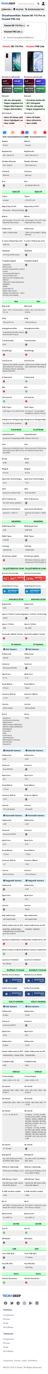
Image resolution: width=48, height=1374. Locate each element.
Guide (5, 1323)
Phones (6, 1319)
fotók (5, 137)
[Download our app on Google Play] (30, 1303)
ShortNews (8, 1327)
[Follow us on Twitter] (11, 1303)
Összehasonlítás (36, 9)
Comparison (8, 1315)
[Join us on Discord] (36, 1303)
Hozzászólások (12, 137)
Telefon (19, 9)
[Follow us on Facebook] (5, 1303)
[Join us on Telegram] (18, 1303)
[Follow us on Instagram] (24, 1303)
